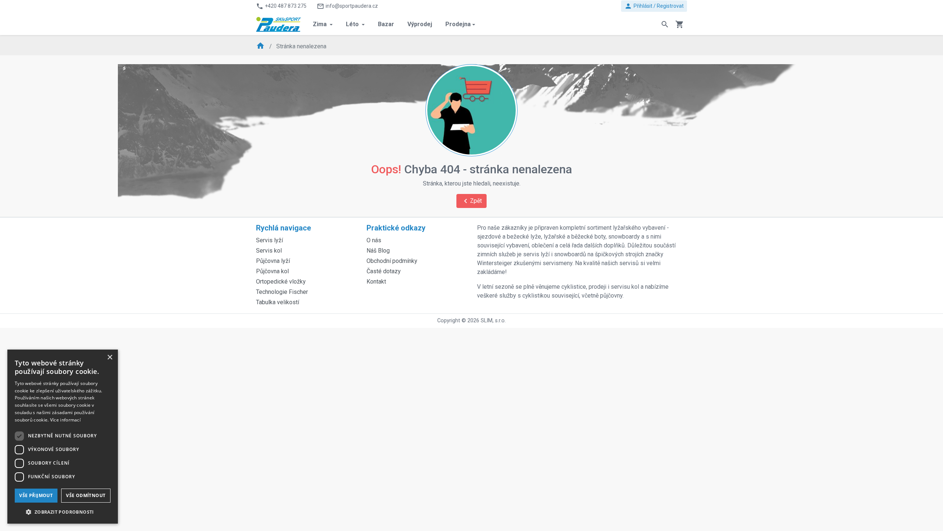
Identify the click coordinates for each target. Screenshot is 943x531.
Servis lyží (269, 240)
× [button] (109, 357)
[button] (63, 511)
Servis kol (269, 250)
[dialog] (62, 437)
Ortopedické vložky (281, 281)
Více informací (65, 420)
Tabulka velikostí (277, 302)
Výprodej (419, 24)
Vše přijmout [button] (36, 495)
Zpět (471, 201)
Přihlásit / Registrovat (654, 6)
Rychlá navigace (283, 227)
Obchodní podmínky (392, 260)
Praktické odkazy (396, 227)
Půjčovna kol (272, 271)
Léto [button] (353, 24)
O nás (374, 240)
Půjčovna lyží (273, 260)
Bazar (386, 24)
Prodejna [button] (458, 24)
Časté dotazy (384, 271)
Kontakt (376, 281)
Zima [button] (320, 24)
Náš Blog (378, 250)
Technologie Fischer (282, 291)
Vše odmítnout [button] (85, 495)
